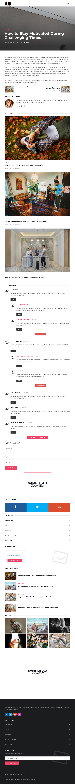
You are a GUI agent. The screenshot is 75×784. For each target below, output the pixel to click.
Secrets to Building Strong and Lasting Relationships (26, 221)
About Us (13, 774)
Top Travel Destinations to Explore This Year (35, 597)
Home (7, 774)
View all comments (37, 437)
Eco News (37, 531)
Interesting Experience (23, 87)
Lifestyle (7, 29)
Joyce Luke (8, 42)
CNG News (37, 521)
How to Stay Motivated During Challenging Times (24, 277)
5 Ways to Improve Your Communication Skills (52, 87)
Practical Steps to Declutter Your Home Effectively (38, 607)
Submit (10, 468)
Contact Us (21, 774)
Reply (13, 299)
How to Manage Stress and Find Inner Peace (35, 586)
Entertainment (37, 536)
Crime (37, 526)
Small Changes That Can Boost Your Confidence (24, 165)
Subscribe (14, 560)
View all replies (40, 334)
